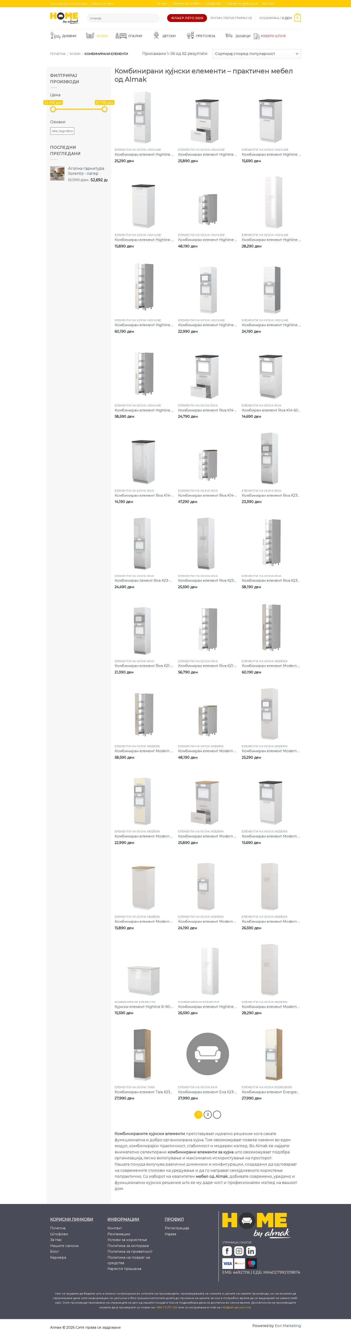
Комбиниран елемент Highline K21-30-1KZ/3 (144, 410)
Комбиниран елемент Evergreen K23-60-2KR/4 (271, 1092)
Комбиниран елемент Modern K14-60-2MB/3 (207, 836)
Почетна (58, 54)
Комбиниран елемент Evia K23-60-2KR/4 (207, 1092)
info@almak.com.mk (236, 1307)
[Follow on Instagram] (284, 3)
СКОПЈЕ (246, 1242)
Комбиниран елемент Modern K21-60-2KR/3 (207, 921)
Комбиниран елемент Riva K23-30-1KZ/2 (271, 580)
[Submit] (154, 18)
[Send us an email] (293, 3)
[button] (231, 18)
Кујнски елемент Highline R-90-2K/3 (144, 1007)
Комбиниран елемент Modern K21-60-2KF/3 (271, 921)
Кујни (75, 54)
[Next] (217, 1115)
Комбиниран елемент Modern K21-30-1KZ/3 (144, 751)
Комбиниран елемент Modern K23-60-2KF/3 (271, 1007)
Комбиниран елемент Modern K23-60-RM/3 (271, 751)
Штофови (213, 3)
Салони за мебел (186, 3)
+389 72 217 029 (166, 1307)
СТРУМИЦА (230, 1242)
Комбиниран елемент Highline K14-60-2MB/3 (207, 154)
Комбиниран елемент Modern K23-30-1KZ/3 (271, 666)
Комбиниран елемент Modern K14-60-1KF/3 (144, 921)
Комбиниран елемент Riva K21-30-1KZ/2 (207, 666)
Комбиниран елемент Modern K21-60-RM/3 (144, 836)
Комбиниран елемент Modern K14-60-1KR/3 (271, 836)
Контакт (268, 3)
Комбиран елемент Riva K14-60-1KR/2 (271, 410)
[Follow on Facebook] (280, 3)
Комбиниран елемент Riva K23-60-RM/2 (271, 495)
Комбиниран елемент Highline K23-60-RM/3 (144, 154)
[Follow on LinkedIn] (298, 3)
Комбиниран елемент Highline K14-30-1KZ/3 (207, 240)
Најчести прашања (242, 3)
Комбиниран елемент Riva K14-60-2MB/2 (207, 410)
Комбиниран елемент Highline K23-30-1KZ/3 (144, 325)
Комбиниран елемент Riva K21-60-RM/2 (144, 666)
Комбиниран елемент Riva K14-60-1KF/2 (144, 495)
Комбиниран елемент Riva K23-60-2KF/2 (207, 580)
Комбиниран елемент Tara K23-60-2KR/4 (144, 1092)
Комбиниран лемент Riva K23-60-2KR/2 (144, 580)
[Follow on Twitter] (289, 3)
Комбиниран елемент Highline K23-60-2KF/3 (271, 240)
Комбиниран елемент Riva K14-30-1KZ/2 (207, 495)
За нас (162, 3)
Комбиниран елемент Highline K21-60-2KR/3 (271, 325)
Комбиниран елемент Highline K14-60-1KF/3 (144, 240)
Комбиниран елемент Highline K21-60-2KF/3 (207, 1007)
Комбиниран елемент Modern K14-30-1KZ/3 (207, 751)
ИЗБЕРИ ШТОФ (273, 36)
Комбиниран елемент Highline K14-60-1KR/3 (271, 154)
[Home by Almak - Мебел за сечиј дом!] (65, 18)
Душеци (243, 36)
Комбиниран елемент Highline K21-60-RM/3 (207, 325)
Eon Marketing (288, 1326)
